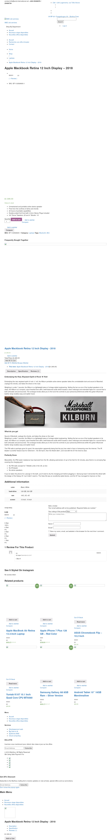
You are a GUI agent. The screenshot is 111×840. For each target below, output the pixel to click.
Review (13, 78)
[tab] (11, 371)
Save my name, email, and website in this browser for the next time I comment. (77, 531)
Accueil (11, 30)
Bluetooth (42, 233)
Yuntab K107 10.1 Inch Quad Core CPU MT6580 (19, 696)
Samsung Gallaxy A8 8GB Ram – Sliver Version (54, 694)
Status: (7, 203)
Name (50, 524)
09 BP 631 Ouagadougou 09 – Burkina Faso (63, 16)
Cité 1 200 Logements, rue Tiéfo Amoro (66, 3)
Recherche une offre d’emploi (19, 42)
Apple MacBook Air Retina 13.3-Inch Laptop (20, 632)
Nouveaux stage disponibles (18, 32)
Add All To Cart (10, 360)
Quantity (7, 219)
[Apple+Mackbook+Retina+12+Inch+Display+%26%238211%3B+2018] (5, 87)
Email (50, 528)
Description (11, 371)
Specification (23, 371)
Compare (25, 222)
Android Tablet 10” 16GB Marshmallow (87, 694)
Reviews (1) (35, 371)
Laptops (31, 233)
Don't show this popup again (9, 787)
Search (60, 22)
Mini (48, 233)
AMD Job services (11, 22)
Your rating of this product (57, 511)
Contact (11, 44)
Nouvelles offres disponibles (18, 35)
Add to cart (16, 219)
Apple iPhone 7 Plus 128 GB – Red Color (53, 632)
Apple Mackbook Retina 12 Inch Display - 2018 (30, 348)
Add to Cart (10, 838)
